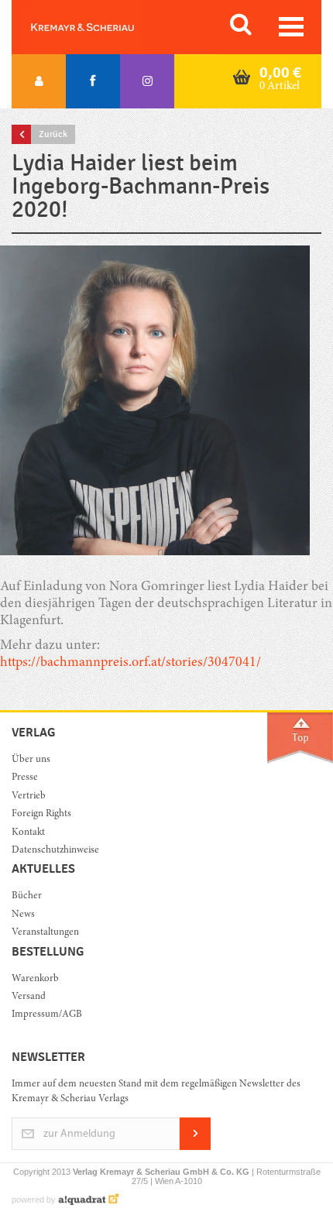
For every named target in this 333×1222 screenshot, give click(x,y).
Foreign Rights (41, 814)
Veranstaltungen (45, 933)
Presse (25, 778)
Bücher (27, 896)
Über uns (31, 760)
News (23, 915)
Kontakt (28, 833)
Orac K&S (100, 27)
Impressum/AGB (47, 1015)
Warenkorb (35, 979)
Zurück (53, 134)
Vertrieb (29, 796)
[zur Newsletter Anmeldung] (195, 1147)
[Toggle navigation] (291, 26)
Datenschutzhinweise (55, 851)
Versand (29, 997)
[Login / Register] (39, 81)
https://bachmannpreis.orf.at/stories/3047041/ (130, 663)
